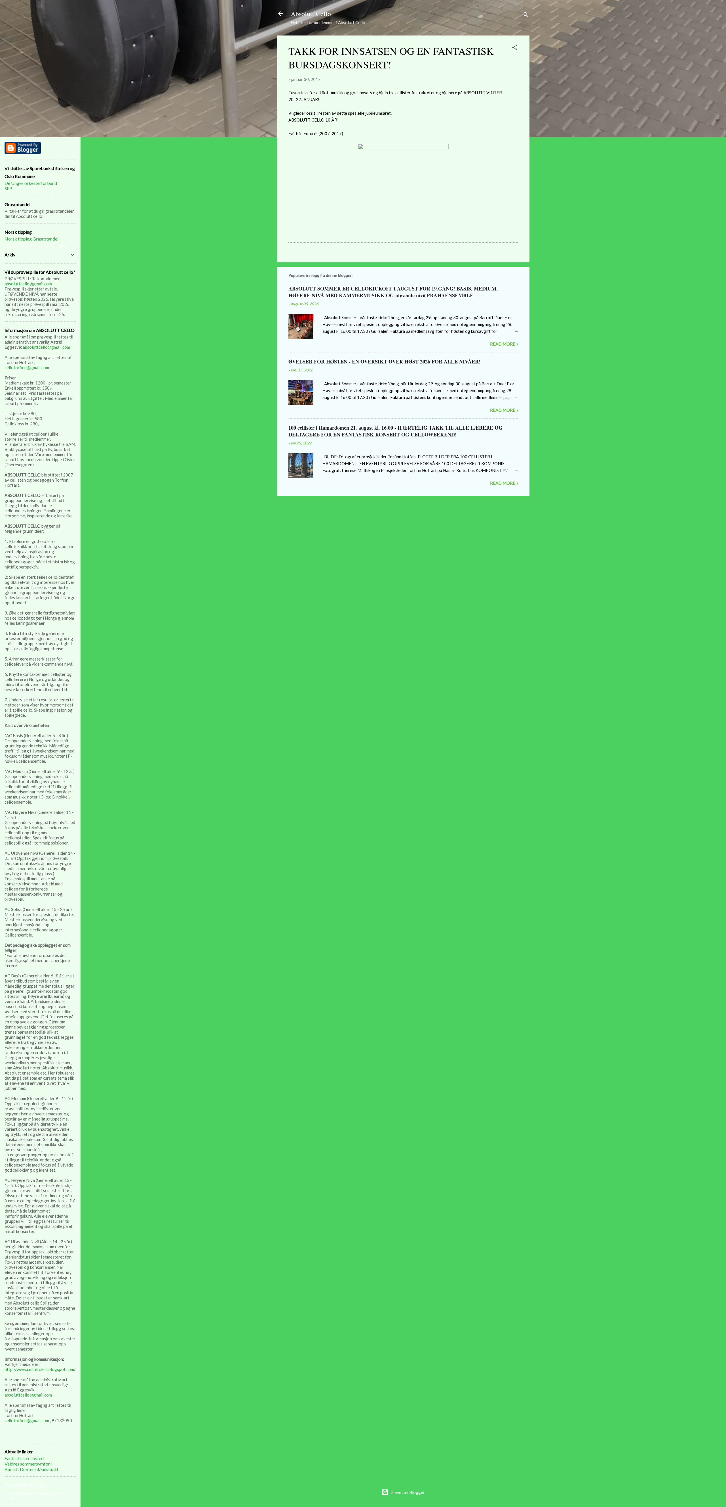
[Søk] (526, 15)
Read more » (504, 343)
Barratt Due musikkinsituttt (31, 1469)
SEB (8, 188)
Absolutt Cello (311, 13)
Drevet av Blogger (407, 1492)
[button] (514, 48)
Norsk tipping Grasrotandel (31, 238)
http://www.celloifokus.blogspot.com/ (40, 1369)
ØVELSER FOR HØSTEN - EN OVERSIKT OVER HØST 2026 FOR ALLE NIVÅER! (384, 361)
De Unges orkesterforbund (31, 183)
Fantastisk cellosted (24, 1458)
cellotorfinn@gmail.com (27, 367)
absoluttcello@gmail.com (28, 283)
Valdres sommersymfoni (28, 1463)
